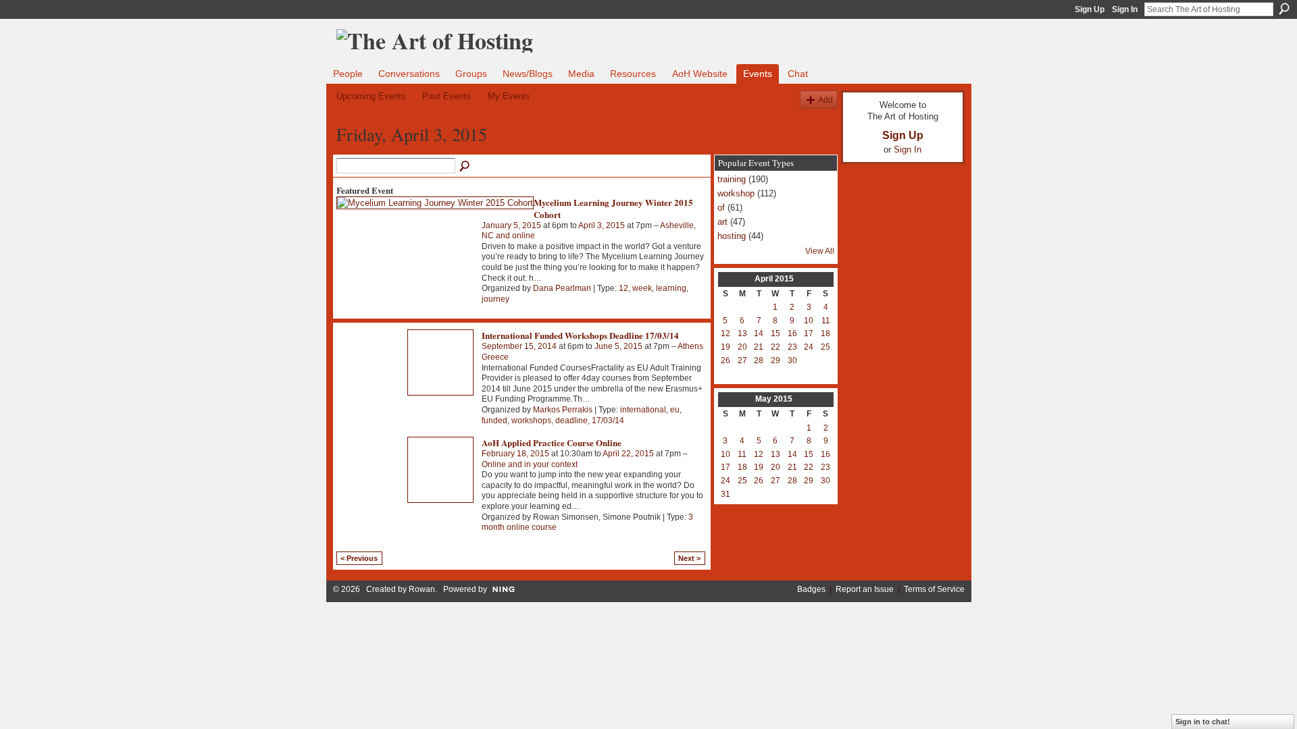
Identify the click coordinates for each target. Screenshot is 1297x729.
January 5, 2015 (511, 225)
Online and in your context (530, 464)
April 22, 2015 (628, 453)
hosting (731, 236)
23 (792, 347)
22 (775, 347)
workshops (531, 420)
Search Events (465, 167)
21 (758, 347)
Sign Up (1089, 9)
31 (725, 494)
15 (775, 333)
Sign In (1125, 9)
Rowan (422, 589)
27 (742, 360)
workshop (736, 193)
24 (808, 347)
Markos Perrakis (562, 409)
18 (825, 333)
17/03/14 (608, 420)
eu (675, 409)
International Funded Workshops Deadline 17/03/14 (580, 335)
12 (623, 288)
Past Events (446, 96)
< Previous (359, 558)
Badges (811, 589)
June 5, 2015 (618, 346)
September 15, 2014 (519, 346)
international (643, 409)
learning (671, 288)
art (722, 222)
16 (792, 333)
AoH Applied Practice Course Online (551, 442)
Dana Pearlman (562, 288)
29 (775, 360)
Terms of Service (934, 589)
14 (758, 333)
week (642, 288)
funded (494, 420)
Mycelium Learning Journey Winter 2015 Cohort (613, 208)
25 (825, 347)
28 (758, 360)
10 (808, 320)
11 (825, 320)
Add (825, 99)
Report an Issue (865, 589)
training (731, 179)
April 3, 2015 (601, 225)
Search (1284, 9)
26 (725, 360)
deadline (571, 420)
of (721, 207)
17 (808, 333)
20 (742, 347)
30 (792, 360)
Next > (689, 558)
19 (725, 347)
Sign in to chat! (1202, 722)
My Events (509, 96)
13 (742, 333)
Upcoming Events (371, 96)
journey (495, 299)
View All (819, 251)
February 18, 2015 (515, 453)
